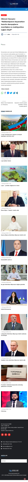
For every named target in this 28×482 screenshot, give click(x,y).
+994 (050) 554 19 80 (7, 444)
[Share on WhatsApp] (2, 93)
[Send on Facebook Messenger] (8, 93)
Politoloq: (3, 411)
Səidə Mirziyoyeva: (6, 309)
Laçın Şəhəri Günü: (6, 160)
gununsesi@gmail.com (7, 446)
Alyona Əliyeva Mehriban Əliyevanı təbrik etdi (13, 235)
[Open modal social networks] (17, 93)
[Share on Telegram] (14, 93)
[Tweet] (11, 93)
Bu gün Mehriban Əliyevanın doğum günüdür (13, 284)
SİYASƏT (4, 15)
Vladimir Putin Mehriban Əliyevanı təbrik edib (13, 360)
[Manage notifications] (25, 479)
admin (8, 34)
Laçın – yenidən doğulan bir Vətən (10, 185)
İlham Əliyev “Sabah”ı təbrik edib (10, 210)
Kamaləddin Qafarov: (6, 259)
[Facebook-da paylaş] (5, 93)
